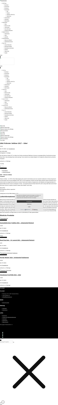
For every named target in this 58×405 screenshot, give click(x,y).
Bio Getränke (7, 9)
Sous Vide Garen (8, 28)
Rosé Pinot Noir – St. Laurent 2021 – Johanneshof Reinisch (17, 240)
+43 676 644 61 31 (6, 295)
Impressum (4, 308)
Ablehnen (29, 204)
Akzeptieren (29, 201)
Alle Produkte (7, 20)
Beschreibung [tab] (5, 170)
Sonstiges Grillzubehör (9, 30)
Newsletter (4, 315)
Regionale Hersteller (8, 46)
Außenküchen (7, 33)
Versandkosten (12, 148)
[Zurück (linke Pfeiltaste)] (0, 404)
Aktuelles (6, 49)
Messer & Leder (7, 25)
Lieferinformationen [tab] (6, 172)
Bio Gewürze (7, 6)
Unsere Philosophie (8, 44)
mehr (29, 206)
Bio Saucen (7, 8)
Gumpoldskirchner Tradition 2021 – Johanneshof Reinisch (17, 223)
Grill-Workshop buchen (9, 41)
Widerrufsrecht (5, 322)
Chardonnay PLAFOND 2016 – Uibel (10, 275)
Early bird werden (5, 302)
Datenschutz (4, 310)
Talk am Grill (7, 51)
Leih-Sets (6, 36)
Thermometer (7, 27)
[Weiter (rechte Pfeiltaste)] (1, 404)
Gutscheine (7, 19)
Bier (7, 11)
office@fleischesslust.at (7, 297)
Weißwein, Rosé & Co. (11, 14)
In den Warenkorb (3, 168)
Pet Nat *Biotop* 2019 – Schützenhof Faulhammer (14, 257)
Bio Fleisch (6, 4)
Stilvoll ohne (9, 16)
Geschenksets (7, 17)
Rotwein (8, 12)
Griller (6, 24)
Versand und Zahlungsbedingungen (9, 317)
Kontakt (6, 52)
